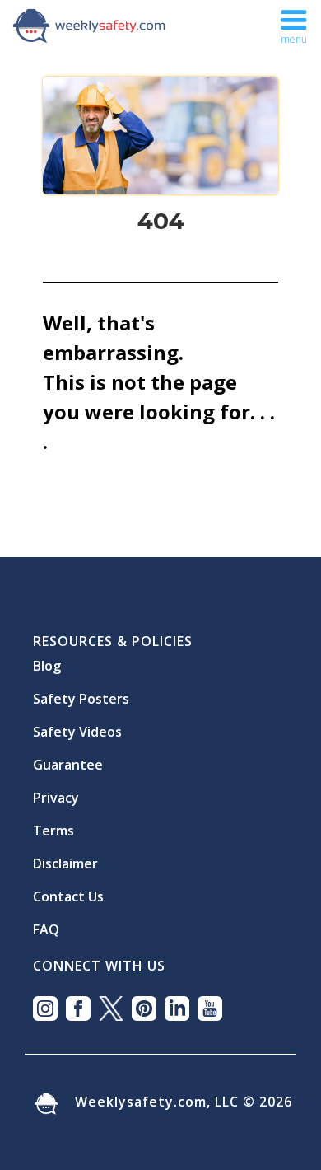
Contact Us (68, 889)
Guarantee (68, 758)
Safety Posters (81, 692)
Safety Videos (77, 725)
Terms (53, 823)
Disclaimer (65, 856)
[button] (293, 25)
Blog (47, 659)
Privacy (56, 791)
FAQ (46, 922)
